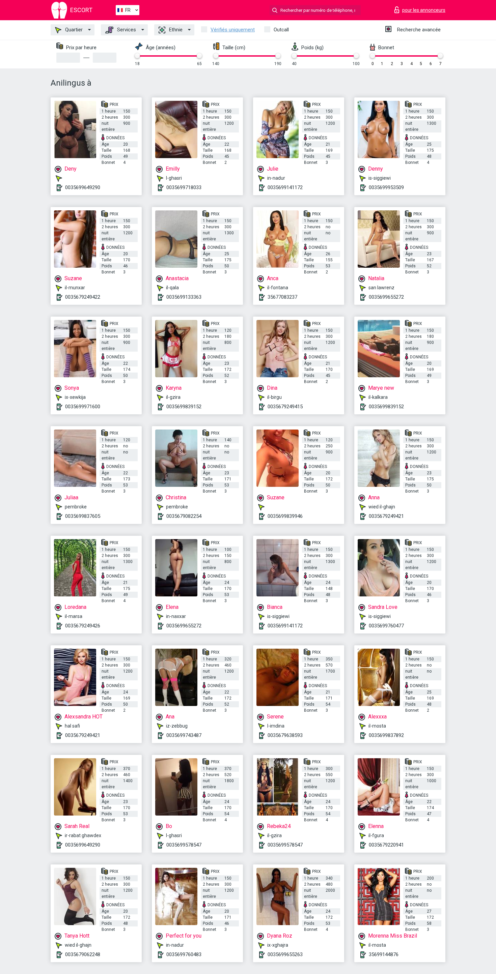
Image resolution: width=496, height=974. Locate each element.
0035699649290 (82, 187)
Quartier (73, 30)
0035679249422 (82, 297)
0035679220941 (386, 845)
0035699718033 (183, 187)
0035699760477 (386, 626)
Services (126, 30)
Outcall (281, 30)
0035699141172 (285, 187)
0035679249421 (386, 516)
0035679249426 (82, 626)
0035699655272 (386, 297)
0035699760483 (183, 954)
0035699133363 (183, 297)
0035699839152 (183, 407)
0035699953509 (386, 187)
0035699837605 (82, 516)
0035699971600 (82, 407)
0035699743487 (183, 735)
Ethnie (175, 30)
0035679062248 (82, 954)
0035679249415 (285, 407)
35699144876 (383, 954)
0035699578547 (183, 845)
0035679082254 (183, 516)
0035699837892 (386, 735)
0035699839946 (285, 516)
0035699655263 (285, 954)
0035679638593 (285, 735)
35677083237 (282, 297)
